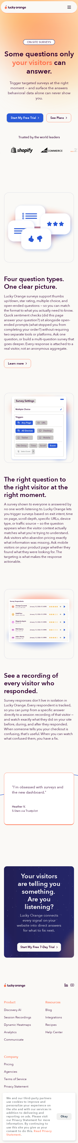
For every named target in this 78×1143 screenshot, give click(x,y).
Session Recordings (17, 1017)
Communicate (14, 1040)
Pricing (8, 1064)
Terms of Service (15, 1079)
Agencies (10, 1072)
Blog (48, 1010)
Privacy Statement (16, 1086)
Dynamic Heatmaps (17, 1025)
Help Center (54, 1032)
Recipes (51, 1025)
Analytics (10, 1032)
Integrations (53, 1017)
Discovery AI (12, 1010)
